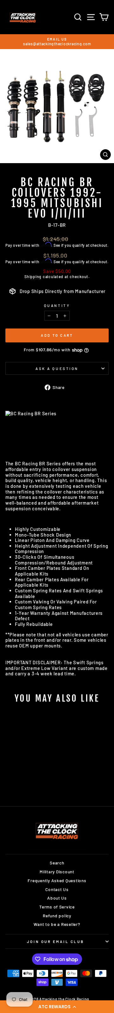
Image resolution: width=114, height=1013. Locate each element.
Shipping (32, 276)
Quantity (57, 305)
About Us (57, 898)
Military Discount (57, 871)
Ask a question (56, 368)
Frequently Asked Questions (57, 880)
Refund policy (57, 915)
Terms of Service (57, 906)
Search (57, 862)
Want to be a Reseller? (57, 924)
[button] (57, 1006)
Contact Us (56, 889)
